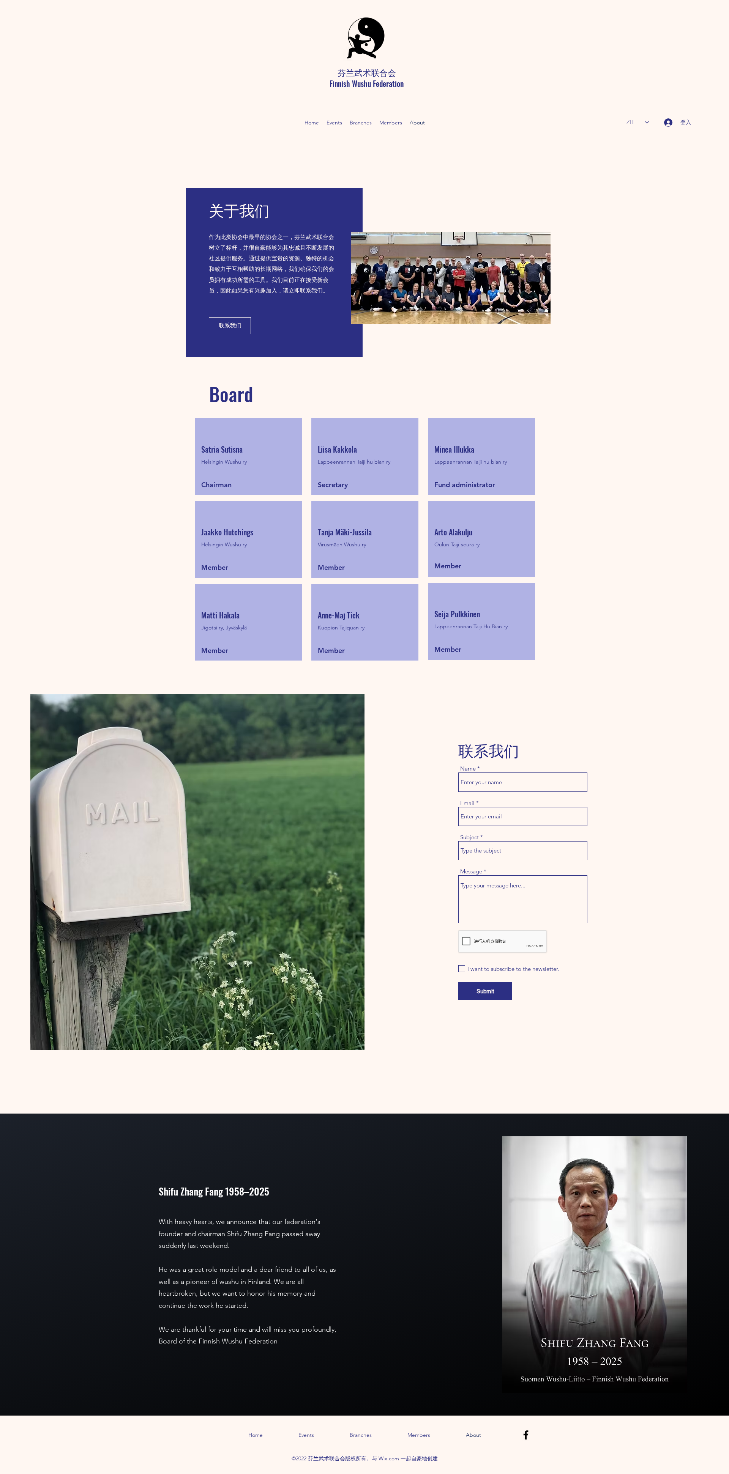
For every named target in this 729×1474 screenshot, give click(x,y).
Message (471, 871)
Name (468, 768)
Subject (469, 837)
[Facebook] (526, 1435)
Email (467, 803)
